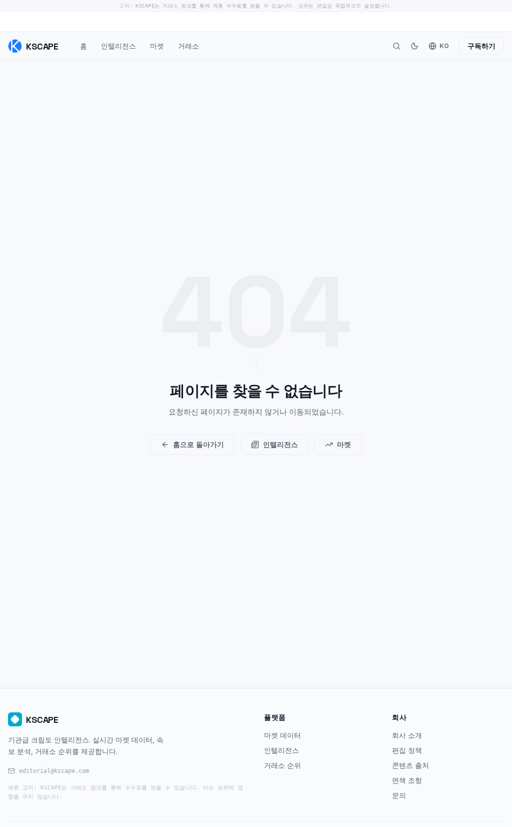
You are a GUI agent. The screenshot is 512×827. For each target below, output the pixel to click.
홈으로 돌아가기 (198, 444)
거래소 (188, 46)
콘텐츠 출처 (410, 765)
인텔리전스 (118, 46)
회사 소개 (407, 735)
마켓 (157, 46)
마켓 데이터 (282, 735)
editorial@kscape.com (54, 770)
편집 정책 (407, 750)
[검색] (396, 46)
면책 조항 (407, 780)
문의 (399, 795)
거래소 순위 (282, 765)
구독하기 (482, 46)
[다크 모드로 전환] (414, 46)
